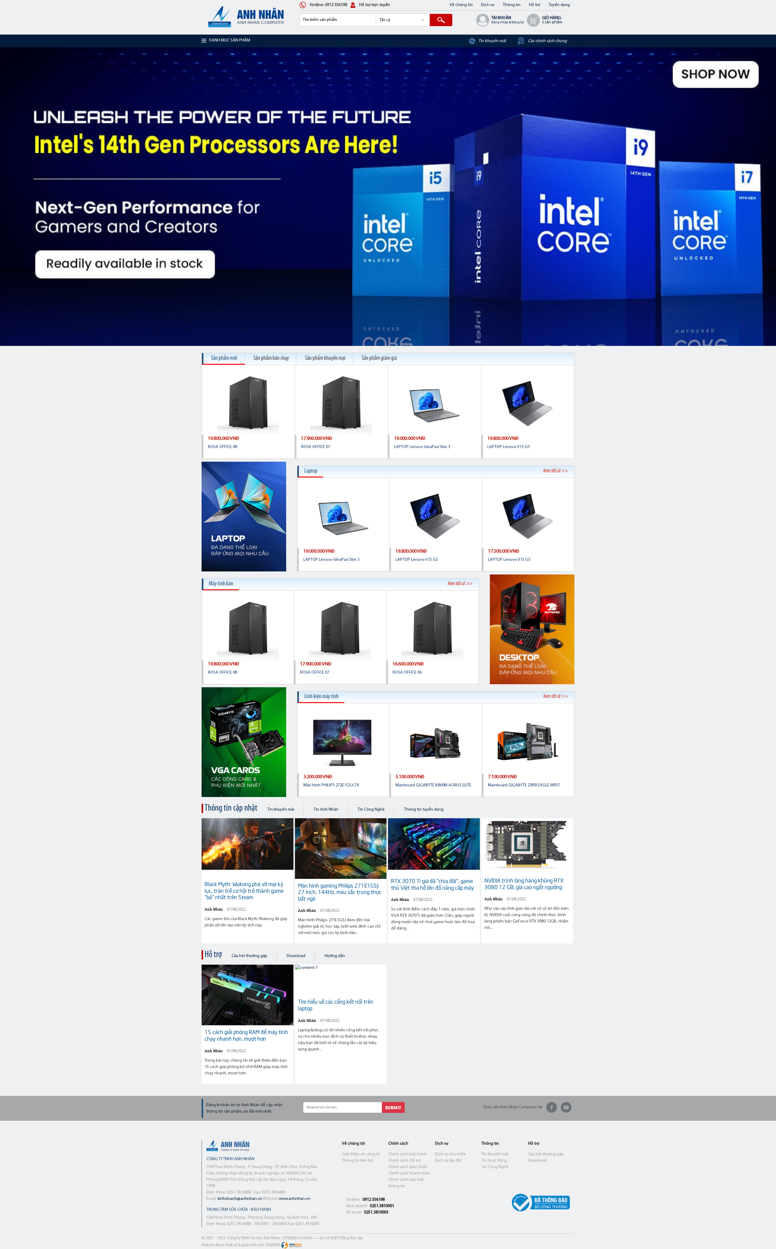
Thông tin (511, 5)
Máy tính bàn (221, 584)
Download (296, 956)
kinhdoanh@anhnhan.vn (240, 1199)
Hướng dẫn (335, 956)
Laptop (310, 471)
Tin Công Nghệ (371, 809)
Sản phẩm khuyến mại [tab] (325, 358)
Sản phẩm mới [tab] (224, 358)
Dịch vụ (487, 5)
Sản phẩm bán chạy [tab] (271, 358)
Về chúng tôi (461, 5)
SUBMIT (393, 1107)
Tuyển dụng (559, 5)
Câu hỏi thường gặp (249, 956)
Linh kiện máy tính (321, 697)
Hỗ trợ (534, 5)
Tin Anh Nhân (326, 809)
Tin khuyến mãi (280, 809)
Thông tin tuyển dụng (423, 809)
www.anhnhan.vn (294, 1199)
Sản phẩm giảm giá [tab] (379, 358)
